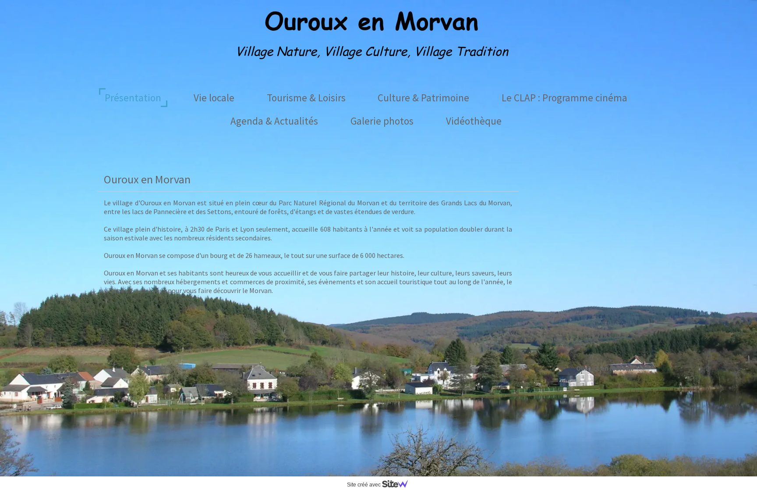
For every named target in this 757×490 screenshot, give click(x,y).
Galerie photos (382, 120)
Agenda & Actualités (274, 120)
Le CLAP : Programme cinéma (564, 97)
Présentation (133, 97)
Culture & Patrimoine (423, 97)
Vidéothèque (474, 120)
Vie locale (214, 97)
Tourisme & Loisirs (306, 97)
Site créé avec (364, 485)
